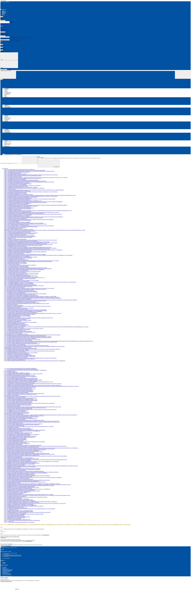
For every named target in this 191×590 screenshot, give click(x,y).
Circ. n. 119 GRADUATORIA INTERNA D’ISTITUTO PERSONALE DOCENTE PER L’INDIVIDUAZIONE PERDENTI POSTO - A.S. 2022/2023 (28, 426)
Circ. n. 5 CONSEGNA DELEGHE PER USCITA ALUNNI (14, 327)
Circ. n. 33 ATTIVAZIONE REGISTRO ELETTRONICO (13, 493)
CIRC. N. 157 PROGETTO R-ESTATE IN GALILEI (13, 176)
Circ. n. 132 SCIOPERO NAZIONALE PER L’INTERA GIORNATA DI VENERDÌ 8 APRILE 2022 (20, 418)
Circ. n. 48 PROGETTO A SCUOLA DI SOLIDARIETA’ (13, 305)
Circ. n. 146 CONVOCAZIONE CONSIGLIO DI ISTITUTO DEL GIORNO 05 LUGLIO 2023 (19, 332)
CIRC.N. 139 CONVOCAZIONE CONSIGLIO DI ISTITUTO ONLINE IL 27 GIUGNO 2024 (19, 278)
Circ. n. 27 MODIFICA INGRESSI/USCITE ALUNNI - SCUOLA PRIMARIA (17, 315)
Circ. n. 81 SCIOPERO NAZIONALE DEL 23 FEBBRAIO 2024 (15, 292)
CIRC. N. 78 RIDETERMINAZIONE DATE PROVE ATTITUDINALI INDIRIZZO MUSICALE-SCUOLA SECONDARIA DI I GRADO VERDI (28, 244)
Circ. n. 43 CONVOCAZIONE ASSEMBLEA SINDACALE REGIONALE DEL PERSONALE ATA (20, 379)
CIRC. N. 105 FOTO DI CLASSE (9, 238)
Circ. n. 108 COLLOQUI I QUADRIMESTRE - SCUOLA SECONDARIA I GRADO (18, 432)
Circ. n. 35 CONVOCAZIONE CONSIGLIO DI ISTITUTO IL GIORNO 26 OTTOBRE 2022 (19, 382)
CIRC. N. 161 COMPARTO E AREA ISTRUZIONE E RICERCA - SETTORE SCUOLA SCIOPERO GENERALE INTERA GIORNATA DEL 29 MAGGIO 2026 (31, 174)
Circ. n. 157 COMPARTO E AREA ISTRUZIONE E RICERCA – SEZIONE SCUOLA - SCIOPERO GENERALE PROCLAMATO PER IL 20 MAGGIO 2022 (30, 409)
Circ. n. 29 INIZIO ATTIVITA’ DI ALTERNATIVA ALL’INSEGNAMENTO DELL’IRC (18, 384)
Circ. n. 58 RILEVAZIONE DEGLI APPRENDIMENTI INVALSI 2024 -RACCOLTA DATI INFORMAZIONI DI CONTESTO (25, 300)
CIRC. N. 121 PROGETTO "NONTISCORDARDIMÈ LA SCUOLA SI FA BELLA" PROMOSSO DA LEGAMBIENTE (24, 188)
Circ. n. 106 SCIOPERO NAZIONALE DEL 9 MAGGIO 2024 (14, 287)
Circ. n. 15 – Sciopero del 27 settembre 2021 (11, 509)
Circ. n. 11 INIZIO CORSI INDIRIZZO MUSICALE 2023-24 (14, 323)
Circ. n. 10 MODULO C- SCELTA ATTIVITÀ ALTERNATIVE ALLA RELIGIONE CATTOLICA (20, 394)
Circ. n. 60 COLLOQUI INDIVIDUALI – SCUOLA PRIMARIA (15, 470)
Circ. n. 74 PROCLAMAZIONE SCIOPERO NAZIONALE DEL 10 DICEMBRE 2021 (18, 457)
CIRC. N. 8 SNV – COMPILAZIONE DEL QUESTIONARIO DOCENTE (16, 224)
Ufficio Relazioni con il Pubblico (7, 569)
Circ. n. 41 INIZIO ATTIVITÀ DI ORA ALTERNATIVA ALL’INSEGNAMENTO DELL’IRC (19, 486)
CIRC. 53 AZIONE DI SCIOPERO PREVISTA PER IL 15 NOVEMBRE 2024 (17, 256)
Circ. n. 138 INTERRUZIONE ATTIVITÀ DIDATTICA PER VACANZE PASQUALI (18, 417)
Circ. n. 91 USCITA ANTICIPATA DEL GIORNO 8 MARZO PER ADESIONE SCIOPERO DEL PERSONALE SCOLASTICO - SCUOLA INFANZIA (29, 288)
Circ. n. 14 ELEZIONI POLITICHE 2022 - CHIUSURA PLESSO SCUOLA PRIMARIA (18, 391)
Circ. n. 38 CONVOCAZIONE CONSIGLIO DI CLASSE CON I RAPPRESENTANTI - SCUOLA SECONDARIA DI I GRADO (25, 310)
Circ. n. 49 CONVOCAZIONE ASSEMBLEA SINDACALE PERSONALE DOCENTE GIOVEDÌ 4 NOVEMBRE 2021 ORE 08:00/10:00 (27, 480)
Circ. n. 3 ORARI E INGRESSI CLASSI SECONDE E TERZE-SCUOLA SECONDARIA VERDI (20, 397)
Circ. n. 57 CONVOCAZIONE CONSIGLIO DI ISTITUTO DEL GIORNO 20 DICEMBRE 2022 (20, 368)
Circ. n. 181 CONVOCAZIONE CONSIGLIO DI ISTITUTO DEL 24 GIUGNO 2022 (18, 402)
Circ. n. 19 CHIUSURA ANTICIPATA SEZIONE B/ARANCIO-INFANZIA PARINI (18, 389)
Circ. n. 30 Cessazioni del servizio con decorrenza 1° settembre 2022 (15, 496)
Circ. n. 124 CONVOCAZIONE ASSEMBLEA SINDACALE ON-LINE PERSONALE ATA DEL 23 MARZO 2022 (23, 423)
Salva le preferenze (8, 545)
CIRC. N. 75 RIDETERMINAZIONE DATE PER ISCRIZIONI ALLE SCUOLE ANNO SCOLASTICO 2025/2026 (23, 245)
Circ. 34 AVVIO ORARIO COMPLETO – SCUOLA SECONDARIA (15, 492)
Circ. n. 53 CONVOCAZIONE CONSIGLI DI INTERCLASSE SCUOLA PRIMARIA (18, 476)
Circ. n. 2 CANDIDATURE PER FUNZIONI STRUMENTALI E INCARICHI (17, 329)
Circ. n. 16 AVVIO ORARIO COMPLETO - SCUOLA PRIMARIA (15, 319)
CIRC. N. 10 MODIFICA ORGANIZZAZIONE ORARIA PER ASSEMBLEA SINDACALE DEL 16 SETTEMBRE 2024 (24, 269)
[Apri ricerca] (183, 75)
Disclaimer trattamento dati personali (6, 581)
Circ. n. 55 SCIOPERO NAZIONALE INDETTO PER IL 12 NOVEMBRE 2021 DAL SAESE (19, 474)
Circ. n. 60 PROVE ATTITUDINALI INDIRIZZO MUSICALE (14, 359)
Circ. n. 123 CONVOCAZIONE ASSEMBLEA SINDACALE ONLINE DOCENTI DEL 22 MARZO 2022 (21, 424)
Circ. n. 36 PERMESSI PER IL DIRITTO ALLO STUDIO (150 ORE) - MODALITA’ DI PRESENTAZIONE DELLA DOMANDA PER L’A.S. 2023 (28, 381)
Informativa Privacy (5, 568)
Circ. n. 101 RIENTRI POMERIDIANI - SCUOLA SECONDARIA (15, 438)
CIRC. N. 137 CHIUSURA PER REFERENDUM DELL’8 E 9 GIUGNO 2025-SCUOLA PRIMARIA (21, 232)
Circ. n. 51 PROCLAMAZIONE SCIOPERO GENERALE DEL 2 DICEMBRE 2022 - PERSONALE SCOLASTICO (23, 373)
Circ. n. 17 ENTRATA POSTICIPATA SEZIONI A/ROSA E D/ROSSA (15, 507)
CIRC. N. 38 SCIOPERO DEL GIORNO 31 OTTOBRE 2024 (14, 258)
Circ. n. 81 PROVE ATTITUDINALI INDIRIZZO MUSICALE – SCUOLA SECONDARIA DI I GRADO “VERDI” (23, 451)
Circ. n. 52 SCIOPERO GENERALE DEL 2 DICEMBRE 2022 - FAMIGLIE (16, 372)
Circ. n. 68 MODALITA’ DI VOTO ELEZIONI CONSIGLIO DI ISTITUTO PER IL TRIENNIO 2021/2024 (21, 463)
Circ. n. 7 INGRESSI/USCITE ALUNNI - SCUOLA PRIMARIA (14, 325)
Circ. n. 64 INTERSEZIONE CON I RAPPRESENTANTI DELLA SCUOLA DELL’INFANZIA (20, 466)
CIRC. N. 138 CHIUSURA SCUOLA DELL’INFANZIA (13, 279)
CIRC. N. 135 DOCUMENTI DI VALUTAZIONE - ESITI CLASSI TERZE (16, 281)
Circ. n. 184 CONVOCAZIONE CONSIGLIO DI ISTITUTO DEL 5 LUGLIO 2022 (18, 401)
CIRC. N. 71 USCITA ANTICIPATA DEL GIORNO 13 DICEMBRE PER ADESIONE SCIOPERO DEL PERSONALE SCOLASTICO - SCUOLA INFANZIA (30, 248)
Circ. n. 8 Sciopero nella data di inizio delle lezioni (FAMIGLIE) (14, 515)
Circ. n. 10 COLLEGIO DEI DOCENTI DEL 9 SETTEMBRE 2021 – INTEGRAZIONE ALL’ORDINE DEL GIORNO (23, 514)
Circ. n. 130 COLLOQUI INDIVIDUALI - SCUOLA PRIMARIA (15, 419)
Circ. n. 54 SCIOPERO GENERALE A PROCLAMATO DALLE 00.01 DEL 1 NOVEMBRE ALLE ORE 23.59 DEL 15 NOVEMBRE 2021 (27, 475)
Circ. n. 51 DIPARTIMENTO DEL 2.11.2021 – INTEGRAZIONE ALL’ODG (16, 478)
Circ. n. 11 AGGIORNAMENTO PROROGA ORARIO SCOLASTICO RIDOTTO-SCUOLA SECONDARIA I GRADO (24, 393)
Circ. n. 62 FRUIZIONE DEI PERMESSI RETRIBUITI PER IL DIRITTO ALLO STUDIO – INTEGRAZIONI (22, 468)
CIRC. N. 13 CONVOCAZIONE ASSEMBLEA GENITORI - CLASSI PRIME (17, 222)
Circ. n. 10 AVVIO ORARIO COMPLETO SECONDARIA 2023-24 (15, 324)
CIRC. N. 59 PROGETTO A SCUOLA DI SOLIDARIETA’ (14, 253)
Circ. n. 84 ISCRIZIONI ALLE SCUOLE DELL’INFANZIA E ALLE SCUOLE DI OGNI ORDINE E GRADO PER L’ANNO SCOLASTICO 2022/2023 (29, 448)
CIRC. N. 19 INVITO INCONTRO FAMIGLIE (12, 264)
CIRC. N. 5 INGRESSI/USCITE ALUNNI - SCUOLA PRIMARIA (15, 227)
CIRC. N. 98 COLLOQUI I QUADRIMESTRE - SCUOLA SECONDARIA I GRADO (18, 194)
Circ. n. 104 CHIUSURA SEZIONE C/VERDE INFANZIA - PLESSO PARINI (17, 435)
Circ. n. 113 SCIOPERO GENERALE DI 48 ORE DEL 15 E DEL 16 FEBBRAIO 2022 (18, 429)
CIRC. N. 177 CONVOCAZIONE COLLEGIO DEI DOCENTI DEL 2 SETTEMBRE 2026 (19, 169)
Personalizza (3, 536)
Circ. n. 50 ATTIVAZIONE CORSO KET (11, 304)
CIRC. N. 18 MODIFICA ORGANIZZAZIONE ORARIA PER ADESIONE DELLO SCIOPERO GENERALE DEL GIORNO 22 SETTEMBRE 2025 (29, 219)
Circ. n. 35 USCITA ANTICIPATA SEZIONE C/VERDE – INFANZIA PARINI (17, 491)
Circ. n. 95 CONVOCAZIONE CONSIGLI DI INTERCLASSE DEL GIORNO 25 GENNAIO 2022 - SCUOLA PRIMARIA (24, 441)
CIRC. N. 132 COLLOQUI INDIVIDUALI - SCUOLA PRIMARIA (15, 184)
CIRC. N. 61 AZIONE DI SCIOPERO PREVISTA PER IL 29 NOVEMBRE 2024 (17, 252)
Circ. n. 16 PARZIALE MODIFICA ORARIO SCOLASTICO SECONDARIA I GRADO (18, 390)
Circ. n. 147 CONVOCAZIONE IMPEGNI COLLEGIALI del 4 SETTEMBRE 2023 (18, 331)
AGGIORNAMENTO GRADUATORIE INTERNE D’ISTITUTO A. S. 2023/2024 (17, 347)
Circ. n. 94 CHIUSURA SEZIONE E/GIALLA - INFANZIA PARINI (15, 442)
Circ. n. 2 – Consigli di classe (9, 521)
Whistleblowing (4, 572)
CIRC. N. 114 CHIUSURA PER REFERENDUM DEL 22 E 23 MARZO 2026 (17, 190)
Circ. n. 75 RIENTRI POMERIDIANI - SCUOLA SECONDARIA (15, 351)
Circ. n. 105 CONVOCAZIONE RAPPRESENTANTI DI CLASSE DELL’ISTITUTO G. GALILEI (20, 342)
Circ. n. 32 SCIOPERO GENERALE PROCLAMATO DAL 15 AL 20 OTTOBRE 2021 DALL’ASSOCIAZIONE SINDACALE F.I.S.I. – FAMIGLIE (28, 494)
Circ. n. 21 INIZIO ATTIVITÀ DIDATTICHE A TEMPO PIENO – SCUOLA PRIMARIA (19, 504)
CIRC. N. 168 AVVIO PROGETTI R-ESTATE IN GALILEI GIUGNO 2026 (16, 172)
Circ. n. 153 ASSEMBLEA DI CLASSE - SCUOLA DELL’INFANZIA (15, 410)
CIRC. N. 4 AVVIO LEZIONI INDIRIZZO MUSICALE (13, 228)
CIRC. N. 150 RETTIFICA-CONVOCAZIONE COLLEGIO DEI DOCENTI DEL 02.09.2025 (19, 231)
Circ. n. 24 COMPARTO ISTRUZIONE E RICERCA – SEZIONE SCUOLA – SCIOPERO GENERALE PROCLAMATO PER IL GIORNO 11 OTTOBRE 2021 (30, 501)
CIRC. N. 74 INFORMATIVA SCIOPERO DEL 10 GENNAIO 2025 (15, 246)
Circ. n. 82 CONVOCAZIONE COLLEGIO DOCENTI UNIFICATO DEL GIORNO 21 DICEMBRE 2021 (21, 450)
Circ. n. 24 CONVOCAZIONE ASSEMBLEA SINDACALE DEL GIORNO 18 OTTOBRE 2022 (20, 387)
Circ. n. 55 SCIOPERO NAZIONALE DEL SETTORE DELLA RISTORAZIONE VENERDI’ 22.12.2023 (21, 302)
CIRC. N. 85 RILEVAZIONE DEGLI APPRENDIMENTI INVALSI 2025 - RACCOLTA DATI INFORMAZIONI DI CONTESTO (25, 243)
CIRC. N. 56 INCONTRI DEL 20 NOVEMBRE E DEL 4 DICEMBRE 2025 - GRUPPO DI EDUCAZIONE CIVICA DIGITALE (25, 202)
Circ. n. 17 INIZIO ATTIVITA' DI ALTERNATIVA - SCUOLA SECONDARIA (17, 318)
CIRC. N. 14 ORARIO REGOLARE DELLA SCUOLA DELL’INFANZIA (16, 266)
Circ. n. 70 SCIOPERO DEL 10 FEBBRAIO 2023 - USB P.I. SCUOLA (16, 357)
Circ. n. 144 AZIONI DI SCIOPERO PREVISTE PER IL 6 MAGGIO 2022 (16, 413)
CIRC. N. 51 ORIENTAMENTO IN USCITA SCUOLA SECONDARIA (16, 204)
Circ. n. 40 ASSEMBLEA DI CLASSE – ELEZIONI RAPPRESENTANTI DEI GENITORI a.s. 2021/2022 (21, 487)
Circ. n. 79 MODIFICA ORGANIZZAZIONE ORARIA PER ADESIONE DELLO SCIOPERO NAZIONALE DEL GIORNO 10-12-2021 (26, 453)
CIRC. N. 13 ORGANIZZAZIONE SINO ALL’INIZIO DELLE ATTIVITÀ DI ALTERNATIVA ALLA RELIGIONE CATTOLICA (25, 267)
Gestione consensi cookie (6, 573)
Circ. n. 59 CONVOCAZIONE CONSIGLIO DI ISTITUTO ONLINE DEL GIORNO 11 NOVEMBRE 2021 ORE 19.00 (24, 471)
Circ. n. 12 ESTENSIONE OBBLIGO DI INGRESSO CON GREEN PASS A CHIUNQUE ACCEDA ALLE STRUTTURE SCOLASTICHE (27, 512)
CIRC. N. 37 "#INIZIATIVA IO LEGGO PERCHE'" (12, 209)
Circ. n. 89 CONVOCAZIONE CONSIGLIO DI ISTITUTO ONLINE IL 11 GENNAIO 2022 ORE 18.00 (21, 447)
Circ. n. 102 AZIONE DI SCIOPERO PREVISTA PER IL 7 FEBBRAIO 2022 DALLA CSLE (19, 437)
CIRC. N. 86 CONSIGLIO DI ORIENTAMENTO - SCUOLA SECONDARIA (17, 199)
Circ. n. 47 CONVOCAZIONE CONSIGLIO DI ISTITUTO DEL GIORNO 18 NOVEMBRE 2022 (20, 376)
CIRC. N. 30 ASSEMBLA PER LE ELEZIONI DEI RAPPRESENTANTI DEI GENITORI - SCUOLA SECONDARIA (23, 213)
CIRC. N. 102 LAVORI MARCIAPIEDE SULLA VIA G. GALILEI (15, 193)
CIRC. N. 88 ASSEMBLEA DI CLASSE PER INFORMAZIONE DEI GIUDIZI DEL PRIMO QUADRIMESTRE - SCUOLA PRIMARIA (27, 241)
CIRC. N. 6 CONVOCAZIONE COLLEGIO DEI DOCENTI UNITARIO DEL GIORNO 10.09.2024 (20, 226)
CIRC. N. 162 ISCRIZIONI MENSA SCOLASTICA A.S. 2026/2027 (15, 173)
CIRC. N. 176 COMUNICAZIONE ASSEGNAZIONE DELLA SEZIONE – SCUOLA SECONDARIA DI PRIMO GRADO (24, 170)
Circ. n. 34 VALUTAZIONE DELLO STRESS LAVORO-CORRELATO (16, 259)
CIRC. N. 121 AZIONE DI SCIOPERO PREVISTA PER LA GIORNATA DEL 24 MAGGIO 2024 (20, 284)
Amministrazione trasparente (6, 574)
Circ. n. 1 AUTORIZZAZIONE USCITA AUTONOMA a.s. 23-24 (15, 330)
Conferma (5, 69)
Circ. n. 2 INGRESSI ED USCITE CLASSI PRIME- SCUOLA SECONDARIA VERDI (18, 398)
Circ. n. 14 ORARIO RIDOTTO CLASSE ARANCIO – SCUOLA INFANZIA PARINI (18, 510)
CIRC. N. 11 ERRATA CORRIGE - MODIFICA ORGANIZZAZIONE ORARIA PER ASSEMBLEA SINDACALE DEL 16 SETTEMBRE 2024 (28, 268)
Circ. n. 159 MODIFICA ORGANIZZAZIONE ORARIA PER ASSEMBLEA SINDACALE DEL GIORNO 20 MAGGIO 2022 (25, 407)
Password (11, 22)
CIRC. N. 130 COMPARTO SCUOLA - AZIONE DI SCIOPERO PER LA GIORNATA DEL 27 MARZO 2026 (22, 185)
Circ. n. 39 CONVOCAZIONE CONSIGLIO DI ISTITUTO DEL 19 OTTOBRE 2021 (18, 488)
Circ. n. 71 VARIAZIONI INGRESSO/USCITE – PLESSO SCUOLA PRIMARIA (17, 460)
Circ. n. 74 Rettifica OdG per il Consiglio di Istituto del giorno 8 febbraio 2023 (16, 353)
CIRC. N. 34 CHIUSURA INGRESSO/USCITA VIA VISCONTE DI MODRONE (17, 211)
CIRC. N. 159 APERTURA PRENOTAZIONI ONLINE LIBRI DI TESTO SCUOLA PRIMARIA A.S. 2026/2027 (22, 175)
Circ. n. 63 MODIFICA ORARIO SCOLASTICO (12, 467)
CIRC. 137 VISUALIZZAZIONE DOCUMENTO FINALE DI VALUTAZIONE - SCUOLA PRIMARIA (21, 280)
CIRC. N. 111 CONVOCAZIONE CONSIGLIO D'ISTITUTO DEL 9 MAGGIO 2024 (18, 286)
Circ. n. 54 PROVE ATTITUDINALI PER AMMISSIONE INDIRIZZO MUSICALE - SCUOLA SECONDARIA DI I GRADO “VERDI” (26, 303)
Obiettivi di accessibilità (6, 571)
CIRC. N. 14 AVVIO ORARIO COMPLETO (11, 221)
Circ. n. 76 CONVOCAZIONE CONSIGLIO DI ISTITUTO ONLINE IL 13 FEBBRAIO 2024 (19, 294)
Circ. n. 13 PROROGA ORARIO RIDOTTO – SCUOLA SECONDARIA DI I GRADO (18, 511)
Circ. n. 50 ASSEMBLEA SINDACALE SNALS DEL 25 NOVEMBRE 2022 (17, 374)
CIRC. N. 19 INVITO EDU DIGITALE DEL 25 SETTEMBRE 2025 (15, 218)
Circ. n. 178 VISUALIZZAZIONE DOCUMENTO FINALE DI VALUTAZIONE (17, 404)
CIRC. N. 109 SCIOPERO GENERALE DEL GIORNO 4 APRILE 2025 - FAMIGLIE (18, 237)
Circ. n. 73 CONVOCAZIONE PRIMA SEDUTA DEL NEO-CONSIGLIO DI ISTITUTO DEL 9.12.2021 (21, 458)
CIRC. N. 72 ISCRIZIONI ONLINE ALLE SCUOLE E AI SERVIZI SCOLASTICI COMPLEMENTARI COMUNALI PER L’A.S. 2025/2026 (27, 247)
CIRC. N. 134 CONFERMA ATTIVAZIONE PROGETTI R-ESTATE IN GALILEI (17, 183)
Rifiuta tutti (8, 536)
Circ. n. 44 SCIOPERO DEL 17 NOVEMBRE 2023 (12, 307)
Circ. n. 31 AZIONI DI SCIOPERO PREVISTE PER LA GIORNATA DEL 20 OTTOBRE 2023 (20, 314)
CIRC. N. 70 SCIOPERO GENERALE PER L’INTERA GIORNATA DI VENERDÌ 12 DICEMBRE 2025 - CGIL (22, 200)
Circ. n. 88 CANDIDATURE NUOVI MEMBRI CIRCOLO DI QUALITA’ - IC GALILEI (19, 290)
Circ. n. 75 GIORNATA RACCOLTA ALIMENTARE (13, 456)
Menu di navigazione (56, 166)
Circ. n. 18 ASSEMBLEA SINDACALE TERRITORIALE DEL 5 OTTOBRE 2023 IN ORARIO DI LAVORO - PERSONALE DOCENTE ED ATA (28, 317)
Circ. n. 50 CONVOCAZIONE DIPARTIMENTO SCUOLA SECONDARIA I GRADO (18, 479)
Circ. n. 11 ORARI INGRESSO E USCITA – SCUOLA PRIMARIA (15, 513)
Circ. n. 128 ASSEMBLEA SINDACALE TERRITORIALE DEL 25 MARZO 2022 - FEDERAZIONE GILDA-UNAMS (24, 420)
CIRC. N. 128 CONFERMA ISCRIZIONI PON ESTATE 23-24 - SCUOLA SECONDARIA (19, 283)
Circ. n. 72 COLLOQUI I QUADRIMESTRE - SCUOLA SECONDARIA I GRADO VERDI (19, 355)
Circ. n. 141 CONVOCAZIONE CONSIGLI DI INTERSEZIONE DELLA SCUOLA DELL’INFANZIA (21, 416)
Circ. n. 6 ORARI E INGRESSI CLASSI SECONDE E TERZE (14, 517)
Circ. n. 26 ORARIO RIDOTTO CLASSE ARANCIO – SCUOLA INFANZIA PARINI (18, 499)
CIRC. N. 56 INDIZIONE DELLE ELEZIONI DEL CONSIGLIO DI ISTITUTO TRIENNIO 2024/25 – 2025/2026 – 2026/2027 (25, 254)
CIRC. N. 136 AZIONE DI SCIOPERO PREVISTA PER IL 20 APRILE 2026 (17, 182)
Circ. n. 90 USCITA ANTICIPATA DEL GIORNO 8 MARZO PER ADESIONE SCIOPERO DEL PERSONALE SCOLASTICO (25, 289)
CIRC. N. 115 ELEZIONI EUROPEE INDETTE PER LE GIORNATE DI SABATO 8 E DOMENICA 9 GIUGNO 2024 (23, 285)
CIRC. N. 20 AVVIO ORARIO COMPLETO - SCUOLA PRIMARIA (15, 263)
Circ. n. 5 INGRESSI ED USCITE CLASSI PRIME (12, 518)
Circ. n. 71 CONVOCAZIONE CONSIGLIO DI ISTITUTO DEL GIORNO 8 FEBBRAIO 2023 (20, 356)
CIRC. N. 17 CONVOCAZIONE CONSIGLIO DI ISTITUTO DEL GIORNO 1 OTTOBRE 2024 (20, 265)
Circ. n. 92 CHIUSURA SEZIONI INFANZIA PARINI (13, 444)
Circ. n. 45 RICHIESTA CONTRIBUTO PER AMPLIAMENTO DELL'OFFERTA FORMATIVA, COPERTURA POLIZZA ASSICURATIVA (27, 306)
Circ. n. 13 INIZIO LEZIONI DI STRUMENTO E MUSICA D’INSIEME (16, 392)
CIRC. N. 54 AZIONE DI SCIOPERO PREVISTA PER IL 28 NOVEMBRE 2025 (17, 203)
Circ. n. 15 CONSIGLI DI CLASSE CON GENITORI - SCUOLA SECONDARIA (17, 320)
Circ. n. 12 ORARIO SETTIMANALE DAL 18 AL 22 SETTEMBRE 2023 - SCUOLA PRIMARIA (20, 322)
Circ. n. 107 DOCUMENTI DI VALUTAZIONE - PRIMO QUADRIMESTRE (17, 433)
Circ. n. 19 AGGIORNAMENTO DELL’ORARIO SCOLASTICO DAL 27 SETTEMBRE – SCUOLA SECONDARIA (23, 506)
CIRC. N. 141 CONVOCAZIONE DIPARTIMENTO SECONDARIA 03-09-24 (17, 275)
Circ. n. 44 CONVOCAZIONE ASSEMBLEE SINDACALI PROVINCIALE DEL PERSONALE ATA (21, 378)
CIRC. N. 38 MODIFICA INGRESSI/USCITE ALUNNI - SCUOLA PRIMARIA (17, 208)
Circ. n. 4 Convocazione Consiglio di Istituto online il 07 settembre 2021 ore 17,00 (17, 519)
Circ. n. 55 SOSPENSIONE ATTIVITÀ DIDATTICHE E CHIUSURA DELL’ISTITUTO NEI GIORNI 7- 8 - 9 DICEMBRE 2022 (25, 370)
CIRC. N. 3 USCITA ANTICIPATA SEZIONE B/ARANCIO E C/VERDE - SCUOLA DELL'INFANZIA (21, 273)
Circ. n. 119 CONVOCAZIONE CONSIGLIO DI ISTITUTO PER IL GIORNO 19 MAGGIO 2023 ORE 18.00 (22, 339)
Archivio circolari (40, 157)
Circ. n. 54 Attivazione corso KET (9, 371)
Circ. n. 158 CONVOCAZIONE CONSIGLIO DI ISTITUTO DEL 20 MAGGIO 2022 (18, 408)
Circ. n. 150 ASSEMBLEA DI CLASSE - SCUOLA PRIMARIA (14, 411)
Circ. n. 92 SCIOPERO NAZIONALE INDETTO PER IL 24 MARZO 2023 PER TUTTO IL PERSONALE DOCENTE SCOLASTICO (26, 345)
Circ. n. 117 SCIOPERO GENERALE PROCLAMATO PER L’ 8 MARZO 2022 (17, 428)
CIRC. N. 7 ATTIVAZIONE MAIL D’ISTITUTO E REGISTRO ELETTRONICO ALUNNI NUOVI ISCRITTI (22, 271)
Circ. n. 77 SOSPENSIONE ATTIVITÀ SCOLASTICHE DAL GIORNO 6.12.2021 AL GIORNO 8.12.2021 (21, 455)
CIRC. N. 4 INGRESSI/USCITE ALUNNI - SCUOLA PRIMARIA (15, 272)
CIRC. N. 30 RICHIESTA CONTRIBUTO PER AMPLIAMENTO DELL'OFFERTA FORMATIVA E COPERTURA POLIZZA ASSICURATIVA (28, 261)
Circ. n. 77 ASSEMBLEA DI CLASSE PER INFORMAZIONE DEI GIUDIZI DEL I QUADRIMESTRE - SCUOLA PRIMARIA (25, 293)
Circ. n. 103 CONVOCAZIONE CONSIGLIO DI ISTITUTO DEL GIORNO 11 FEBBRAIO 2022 (20, 436)
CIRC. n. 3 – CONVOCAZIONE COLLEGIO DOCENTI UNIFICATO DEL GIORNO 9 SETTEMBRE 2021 (22, 520)
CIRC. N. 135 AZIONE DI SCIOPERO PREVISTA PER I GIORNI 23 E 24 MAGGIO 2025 (19, 233)
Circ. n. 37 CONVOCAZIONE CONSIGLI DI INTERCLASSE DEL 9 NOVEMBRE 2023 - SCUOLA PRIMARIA (23, 311)
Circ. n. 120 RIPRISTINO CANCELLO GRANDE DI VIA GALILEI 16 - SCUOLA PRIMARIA (20, 338)
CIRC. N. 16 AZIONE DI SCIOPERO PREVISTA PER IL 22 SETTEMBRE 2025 (17, 220)
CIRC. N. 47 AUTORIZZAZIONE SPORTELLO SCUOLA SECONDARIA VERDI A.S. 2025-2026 (20, 206)
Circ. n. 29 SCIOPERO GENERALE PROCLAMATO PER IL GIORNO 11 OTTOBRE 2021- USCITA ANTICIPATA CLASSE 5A (25, 497)
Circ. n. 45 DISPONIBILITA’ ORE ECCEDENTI (12, 482)
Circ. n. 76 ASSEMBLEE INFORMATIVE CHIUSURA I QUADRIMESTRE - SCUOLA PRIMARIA (21, 352)
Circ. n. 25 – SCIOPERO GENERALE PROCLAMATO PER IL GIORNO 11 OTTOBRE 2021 (19, 500)
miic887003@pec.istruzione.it (13, 555)
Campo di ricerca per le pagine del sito (6, 163)
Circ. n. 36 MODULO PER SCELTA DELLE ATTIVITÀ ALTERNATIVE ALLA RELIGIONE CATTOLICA (22, 490)
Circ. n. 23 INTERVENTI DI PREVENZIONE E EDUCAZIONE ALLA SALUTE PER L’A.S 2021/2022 (21, 502)
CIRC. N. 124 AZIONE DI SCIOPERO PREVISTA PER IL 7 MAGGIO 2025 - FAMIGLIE (19, 235)
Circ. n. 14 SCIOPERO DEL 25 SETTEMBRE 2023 (12, 321)
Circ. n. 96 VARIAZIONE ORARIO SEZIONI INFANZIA (13, 440)
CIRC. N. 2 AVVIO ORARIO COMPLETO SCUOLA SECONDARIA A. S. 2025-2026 (18, 229)
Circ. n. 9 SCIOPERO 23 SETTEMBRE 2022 (11, 395)
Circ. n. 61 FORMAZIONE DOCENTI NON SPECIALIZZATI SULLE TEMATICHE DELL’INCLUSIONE (22, 469)
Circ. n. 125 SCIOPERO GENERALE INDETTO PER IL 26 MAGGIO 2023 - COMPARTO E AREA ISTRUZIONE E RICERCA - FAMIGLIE (27, 336)
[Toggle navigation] (8, 75)
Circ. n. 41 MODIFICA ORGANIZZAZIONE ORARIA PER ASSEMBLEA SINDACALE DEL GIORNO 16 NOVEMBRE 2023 (25, 309)
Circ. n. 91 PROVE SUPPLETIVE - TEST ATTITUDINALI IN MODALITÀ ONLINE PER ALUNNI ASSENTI (22, 445)
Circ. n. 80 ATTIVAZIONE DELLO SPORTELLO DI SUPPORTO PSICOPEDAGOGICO (19, 452)
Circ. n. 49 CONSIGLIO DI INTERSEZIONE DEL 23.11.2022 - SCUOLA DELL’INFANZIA (19, 375)
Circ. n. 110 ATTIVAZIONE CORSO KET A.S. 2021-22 (13, 431)
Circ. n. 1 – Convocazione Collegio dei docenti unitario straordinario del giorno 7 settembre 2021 (19, 522)
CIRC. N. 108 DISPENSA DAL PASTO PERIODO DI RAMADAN (15, 192)
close (1, 79)
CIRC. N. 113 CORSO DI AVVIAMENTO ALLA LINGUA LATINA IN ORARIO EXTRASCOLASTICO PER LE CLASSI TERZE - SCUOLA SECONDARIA (30, 191)
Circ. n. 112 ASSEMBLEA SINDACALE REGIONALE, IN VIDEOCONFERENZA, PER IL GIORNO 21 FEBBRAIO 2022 (24, 430)
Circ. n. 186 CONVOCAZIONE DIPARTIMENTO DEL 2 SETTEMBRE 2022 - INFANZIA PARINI (20, 399)
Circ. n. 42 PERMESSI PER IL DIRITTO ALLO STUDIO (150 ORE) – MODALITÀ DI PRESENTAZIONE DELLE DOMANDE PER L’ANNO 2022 (29, 485)
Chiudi (2, 44)
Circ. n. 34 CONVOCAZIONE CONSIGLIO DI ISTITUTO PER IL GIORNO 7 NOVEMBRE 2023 (20, 312)
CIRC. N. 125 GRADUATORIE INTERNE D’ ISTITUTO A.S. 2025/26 (16, 186)
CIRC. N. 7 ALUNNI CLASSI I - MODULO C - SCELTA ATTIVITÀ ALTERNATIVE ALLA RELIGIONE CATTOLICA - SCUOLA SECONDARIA (29, 225)
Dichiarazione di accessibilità (6, 570)
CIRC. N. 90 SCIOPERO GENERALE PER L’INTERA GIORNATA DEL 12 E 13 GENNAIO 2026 (20, 197)
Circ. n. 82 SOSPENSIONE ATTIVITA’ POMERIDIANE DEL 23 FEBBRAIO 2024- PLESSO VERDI (21, 291)
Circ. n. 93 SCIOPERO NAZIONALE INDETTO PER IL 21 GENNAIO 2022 (17, 443)
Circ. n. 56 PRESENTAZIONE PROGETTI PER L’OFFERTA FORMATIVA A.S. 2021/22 (19, 473)
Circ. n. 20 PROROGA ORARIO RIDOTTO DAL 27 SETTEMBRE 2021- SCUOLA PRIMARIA (20, 505)
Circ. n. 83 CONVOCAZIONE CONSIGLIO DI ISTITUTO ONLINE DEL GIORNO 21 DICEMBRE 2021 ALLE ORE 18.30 (24, 449)
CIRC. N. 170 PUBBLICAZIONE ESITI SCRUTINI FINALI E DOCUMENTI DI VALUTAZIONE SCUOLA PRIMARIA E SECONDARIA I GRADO (29, 171)
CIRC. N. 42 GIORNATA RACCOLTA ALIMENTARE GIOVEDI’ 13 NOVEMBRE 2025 (19, 207)
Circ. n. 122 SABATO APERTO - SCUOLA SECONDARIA (14, 425)
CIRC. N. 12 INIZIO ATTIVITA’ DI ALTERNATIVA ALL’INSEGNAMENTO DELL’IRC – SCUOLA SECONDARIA (23, 223)
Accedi (2, 16)
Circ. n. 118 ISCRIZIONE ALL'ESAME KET (11, 427)
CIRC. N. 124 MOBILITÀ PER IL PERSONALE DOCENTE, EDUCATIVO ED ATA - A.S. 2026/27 (20, 187)
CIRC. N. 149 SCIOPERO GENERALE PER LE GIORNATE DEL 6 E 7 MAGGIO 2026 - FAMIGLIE (21, 180)
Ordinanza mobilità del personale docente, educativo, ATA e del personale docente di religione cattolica (20, 348)
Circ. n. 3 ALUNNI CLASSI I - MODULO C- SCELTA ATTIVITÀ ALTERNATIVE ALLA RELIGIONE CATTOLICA (23, 328)
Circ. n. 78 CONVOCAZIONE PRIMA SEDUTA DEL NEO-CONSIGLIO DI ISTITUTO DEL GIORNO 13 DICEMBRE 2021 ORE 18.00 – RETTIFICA (29, 454)
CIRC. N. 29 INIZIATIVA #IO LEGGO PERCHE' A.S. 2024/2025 (15, 262)
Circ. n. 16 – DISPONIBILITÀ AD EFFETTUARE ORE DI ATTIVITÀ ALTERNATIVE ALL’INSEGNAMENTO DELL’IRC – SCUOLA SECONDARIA (29, 508)
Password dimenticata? (4, 24)
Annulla (2, 69)
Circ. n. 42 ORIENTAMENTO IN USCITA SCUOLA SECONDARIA (15, 308)
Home (39, 156)
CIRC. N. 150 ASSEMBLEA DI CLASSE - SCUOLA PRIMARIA (15, 179)
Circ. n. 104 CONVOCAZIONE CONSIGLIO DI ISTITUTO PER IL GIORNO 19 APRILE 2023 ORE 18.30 (22, 343)
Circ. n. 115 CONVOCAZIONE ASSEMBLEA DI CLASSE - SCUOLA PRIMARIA (18, 340)
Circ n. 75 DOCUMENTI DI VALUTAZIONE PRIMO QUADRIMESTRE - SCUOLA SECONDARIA (21, 295)
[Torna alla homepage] (95, 70)
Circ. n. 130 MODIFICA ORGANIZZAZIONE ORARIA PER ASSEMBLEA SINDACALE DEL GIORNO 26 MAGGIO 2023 (25, 335)
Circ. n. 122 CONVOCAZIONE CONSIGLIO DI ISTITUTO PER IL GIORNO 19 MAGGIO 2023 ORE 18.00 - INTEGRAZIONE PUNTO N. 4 (28, 337)
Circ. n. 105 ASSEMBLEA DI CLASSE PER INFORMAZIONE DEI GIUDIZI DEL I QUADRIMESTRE (21, 434)
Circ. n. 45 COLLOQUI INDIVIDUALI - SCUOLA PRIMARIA (14, 377)
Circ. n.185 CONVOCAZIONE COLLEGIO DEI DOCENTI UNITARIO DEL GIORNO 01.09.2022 (20, 400)
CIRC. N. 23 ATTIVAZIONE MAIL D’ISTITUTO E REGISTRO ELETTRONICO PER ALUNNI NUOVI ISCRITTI (23, 217)
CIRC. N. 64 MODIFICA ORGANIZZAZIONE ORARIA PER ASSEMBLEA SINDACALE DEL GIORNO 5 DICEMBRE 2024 (25, 251)
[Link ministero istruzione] (4, 1)
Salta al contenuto (3, 0)
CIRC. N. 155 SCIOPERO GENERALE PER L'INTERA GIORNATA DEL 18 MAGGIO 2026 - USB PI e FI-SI (22, 178)
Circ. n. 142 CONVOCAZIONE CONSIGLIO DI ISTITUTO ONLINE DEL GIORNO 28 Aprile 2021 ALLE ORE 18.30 (24, 415)
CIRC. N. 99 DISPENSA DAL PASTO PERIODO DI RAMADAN (15, 239)
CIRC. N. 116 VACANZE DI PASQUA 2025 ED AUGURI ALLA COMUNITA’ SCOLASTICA (20, 236)
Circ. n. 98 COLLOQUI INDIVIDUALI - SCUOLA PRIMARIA (14, 344)
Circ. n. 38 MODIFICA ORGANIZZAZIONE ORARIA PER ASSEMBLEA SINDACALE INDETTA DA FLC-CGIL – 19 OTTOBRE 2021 (27, 489)
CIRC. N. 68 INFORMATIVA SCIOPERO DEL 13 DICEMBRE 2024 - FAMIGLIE (18, 250)
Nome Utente (12, 21)
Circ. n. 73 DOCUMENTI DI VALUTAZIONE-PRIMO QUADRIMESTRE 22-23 (17, 354)
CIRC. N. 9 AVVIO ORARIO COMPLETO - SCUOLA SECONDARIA (16, 270)
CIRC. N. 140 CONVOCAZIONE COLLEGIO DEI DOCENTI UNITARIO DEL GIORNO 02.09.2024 (21, 276)
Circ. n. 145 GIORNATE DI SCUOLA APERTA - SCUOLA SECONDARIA (16, 412)
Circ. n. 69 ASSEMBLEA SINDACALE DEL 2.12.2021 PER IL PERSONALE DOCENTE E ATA (20, 462)
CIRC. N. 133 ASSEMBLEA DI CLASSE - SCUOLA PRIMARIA (15, 234)
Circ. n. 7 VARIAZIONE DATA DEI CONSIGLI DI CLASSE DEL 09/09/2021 (17, 516)
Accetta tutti (15, 536)
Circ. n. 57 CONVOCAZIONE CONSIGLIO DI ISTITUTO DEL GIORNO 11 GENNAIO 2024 (20, 301)
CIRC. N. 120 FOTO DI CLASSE (9, 189)
